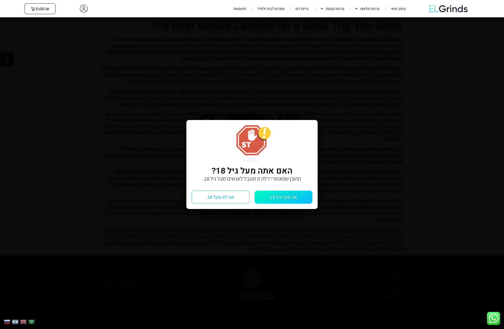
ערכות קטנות (335, 8)
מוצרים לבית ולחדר (271, 8)
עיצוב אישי (398, 8)
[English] (24, 321)
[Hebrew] (16, 321)
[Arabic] (32, 321)
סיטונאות (239, 8)
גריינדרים (303, 8)
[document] (252, 164)
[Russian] (8, 321)
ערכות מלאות (370, 8)
